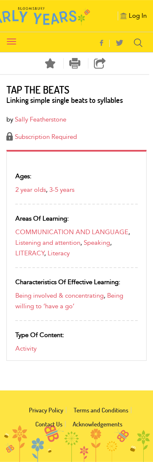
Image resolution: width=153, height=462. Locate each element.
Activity (26, 348)
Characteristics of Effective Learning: (67, 282)
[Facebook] (101, 43)
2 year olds (30, 190)
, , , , (72, 242)
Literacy (59, 253)
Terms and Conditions (101, 410)
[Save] (50, 63)
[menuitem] (105, 43)
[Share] (99, 63)
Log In (138, 15)
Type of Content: (39, 335)
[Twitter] (119, 43)
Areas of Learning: (42, 218)
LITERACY (29, 253)
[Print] (75, 63)
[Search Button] (140, 43)
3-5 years (61, 190)
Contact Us (48, 424)
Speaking (97, 242)
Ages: (23, 176)
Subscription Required (46, 137)
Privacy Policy (46, 410)
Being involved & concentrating (59, 295)
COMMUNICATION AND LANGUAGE (71, 232)
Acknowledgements (97, 424)
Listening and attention (47, 242)
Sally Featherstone (40, 119)
